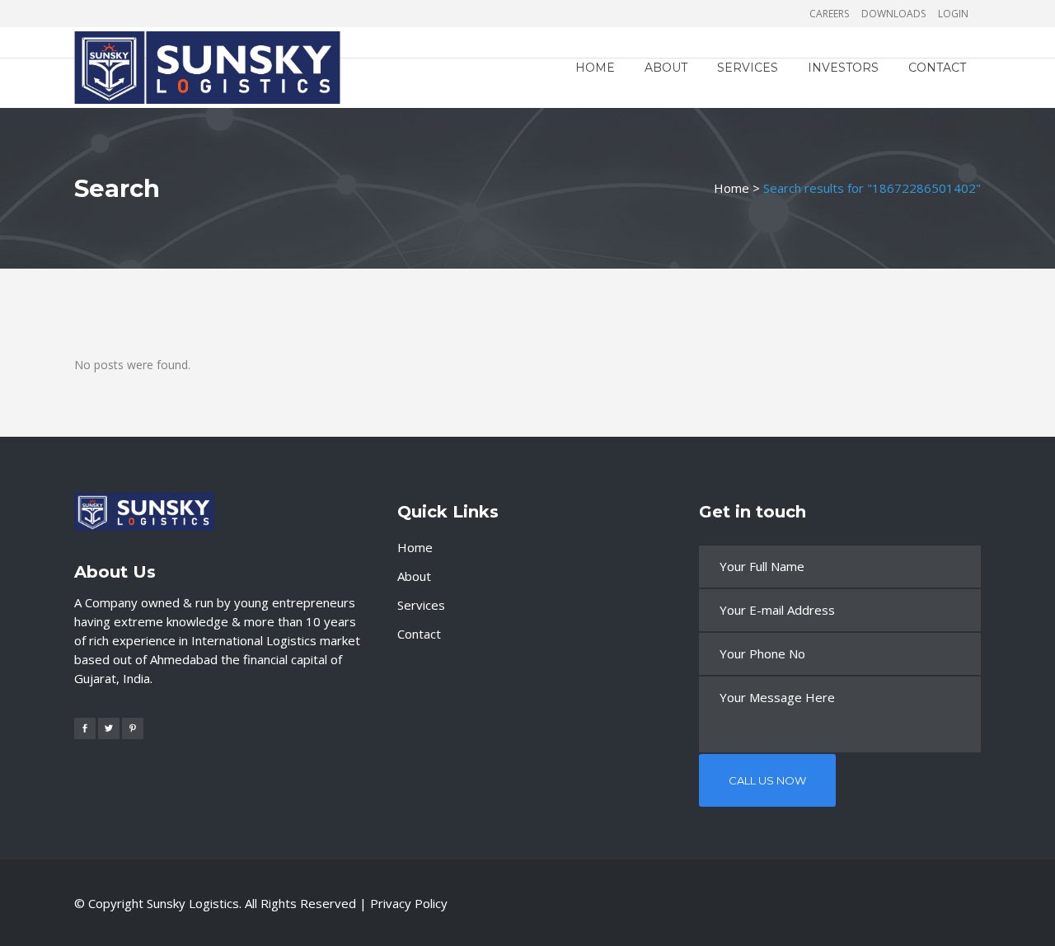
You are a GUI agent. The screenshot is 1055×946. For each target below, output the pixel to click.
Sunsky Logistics (193, 903)
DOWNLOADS (893, 14)
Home (731, 188)
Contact (419, 633)
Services (421, 605)
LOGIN (953, 14)
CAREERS (829, 14)
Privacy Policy (409, 903)
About (414, 576)
